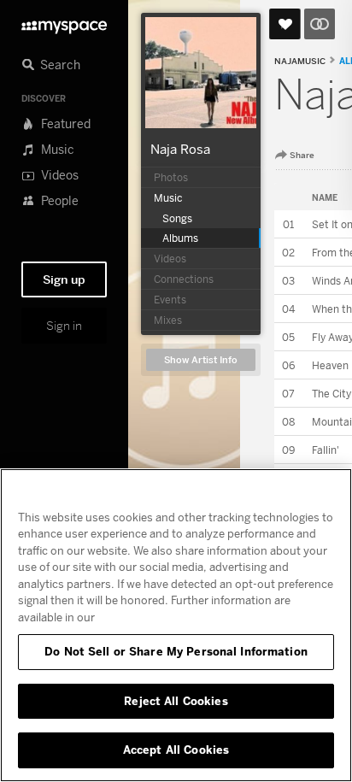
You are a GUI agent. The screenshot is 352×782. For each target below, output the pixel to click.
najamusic (300, 61)
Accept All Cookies (176, 749)
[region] (176, 625)
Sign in (64, 325)
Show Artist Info (201, 360)
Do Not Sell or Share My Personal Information (176, 651)
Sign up (64, 279)
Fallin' (325, 450)
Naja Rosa (180, 148)
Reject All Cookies (175, 701)
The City (331, 393)
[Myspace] (64, 22)
